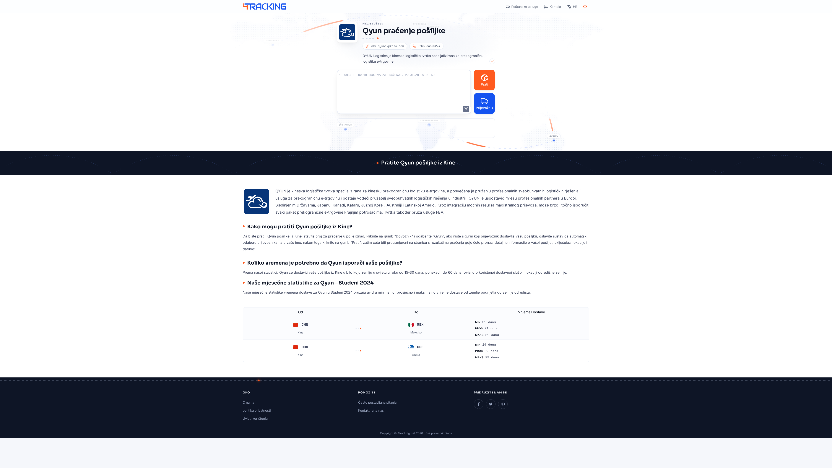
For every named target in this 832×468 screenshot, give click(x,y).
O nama (248, 402)
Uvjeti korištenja (255, 418)
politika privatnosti (257, 410)
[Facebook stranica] (478, 404)
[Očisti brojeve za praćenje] (466, 109)
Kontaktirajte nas (371, 410)
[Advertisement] (416, 128)
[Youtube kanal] (503, 404)
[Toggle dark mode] (585, 6)
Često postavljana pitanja (377, 402)
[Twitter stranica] (491, 404)
